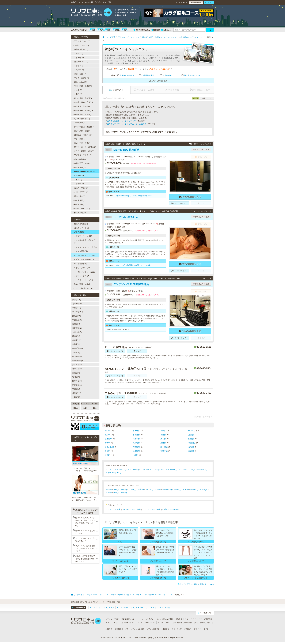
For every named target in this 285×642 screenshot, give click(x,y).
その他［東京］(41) (82, 208)
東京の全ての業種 (81, 223)
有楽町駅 (136, 442)
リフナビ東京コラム (142, 30)
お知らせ (109, 629)
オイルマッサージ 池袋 (131, 509)
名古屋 (117, 30)
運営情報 (166, 629)
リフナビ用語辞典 (205, 619)
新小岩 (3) (80, 183)
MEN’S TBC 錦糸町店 (123, 150)
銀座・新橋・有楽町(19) (83, 110)
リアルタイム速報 (112, 619)
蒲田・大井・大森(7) (82, 142)
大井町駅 (136, 446)
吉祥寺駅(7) (77, 385)
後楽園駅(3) (77, 356)
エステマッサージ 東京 (151, 509)
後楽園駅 (191, 442)
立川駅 (191, 450)
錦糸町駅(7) (77, 380)
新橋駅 (107, 442)
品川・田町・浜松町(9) (83, 86)
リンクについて (164, 622)
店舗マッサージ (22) (84, 236)
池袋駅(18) (76, 315)
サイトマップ (177, 629)
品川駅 (191, 434)
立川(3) (109, 492)
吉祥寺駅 (164, 450)
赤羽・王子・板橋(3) (82, 163)
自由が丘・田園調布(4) (83, 134)
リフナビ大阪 (95, 607)
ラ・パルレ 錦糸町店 (122, 217)
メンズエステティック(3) (116, 469)
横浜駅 (107, 455)
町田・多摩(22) (80, 167)
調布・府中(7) (79, 196)
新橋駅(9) (76, 344)
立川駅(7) (76, 389)
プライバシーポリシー (202, 629)
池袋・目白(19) (80, 73)
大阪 (93, 30)
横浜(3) (116, 492)
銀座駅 (191, 438)
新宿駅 (163, 430)
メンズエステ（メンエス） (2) (85, 241)
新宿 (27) (79, 65)
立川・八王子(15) (81, 192)
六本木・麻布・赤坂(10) (83, 102)
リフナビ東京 (151, 607)
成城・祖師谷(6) (80, 159)
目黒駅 (163, 434)
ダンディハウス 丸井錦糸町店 (127, 284)
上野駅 (163, 442)
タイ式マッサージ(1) (114, 472)
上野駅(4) (76, 352)
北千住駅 (164, 446)
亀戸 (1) (79, 179)
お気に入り (167, 30)
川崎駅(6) (76, 397)
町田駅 (107, 450)
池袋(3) (124, 489)
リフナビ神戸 (108, 607)
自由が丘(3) (167, 489)
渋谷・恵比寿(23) (81, 49)
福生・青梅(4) (79, 204)
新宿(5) (116, 489)
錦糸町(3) (194, 489)
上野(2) (158, 489)
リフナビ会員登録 (137, 629)
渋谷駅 (107, 430)
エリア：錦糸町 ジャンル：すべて (121, 121)
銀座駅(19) (76, 340)
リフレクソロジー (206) (85, 272)
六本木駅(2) (77, 332)
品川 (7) (79, 90)
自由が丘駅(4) (77, 360)
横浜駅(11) (76, 393)
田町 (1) (79, 94)
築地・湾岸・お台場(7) (83, 114)
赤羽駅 (191, 446)
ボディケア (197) (82, 276)
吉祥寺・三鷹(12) (81, 188)
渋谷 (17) (79, 53)
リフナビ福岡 (164, 607)
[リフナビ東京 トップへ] (91, 12)
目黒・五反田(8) (80, 81)
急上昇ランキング (127, 622)
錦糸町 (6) (80, 175)
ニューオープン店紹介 (145, 619)
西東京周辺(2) (79, 200)
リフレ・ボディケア (82, 268)
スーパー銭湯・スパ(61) (83, 288)
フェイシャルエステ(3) (150, 469)
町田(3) (186, 489)
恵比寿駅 (136, 430)
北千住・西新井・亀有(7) (84, 151)
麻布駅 (163, 438)
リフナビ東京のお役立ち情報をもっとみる (197, 584)
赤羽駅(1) (76, 372)
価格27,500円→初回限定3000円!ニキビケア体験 (133, 265)
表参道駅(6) (77, 327)
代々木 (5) (80, 69)
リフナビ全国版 (79, 607)
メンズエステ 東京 (113, 509)
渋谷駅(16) (76, 299)
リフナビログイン (153, 629)
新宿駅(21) (76, 307)
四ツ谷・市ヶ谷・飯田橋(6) (85, 147)
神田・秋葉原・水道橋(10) (84, 126)
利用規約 (188, 629)
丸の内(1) (149, 489)
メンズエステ (79, 231)
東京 (125, 30)
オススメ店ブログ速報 (164, 619)
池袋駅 (107, 434)
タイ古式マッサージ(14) (83, 280)
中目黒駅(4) (77, 319)
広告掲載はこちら (190, 622)
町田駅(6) (76, 376)
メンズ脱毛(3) (133, 469)
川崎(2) (124, 492)
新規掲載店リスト (127, 619)
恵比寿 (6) (80, 57)
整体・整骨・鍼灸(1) (82, 284)
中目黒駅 (136, 434)
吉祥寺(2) (203, 489)
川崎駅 (135, 455)
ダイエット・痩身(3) (169, 469)
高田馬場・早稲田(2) (82, 106)
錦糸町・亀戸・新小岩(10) (84, 171)
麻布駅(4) (76, 336)
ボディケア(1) (202, 469)
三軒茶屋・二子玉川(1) (83, 155)
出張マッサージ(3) (81, 45)
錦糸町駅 (136, 450)
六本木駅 (136, 438)
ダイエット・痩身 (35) (85, 259)
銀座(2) (141, 489)
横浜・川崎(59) (80, 212)
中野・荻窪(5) (79, 138)
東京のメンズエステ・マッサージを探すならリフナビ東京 (144, 637)
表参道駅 (108, 438)
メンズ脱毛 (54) (82, 251)
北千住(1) (177, 489)
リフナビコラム (190, 619)
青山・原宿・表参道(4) (83, 98)
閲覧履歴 (156, 30)
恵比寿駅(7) (77, 303)
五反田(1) (132, 489)
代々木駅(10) (77, 311)
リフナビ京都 (122, 607)
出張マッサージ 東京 (170, 509)
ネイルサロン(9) (80, 263)
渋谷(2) (109, 489)
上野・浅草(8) (79, 122)
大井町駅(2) (77, 364)
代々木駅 (191, 430)
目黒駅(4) (76, 323)
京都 (108, 30)
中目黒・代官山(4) (81, 77)
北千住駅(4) (77, 368)
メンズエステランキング (146, 622)
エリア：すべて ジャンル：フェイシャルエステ (126, 123)
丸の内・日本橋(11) (82, 118)
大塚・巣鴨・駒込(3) (82, 130)
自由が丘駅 (109, 446)
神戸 (101, 30)
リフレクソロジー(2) (187, 469)
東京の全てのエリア (82, 41)
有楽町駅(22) (77, 348)
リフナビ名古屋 (136, 607)
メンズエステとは (112, 622)
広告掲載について (121, 629)
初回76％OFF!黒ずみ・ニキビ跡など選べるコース (134, 195)
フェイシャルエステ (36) (85, 255)
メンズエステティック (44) (86, 247)
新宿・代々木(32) (81, 61)
